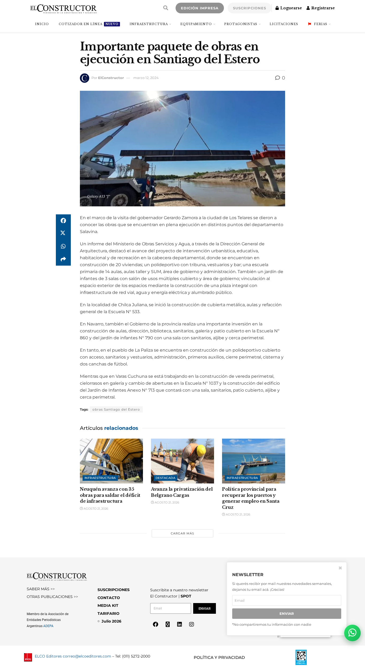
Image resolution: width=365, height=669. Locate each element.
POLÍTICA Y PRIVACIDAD (219, 657)
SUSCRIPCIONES (249, 8)
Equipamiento (196, 24)
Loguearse (290, 8)
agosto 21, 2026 (95, 508)
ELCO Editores (48, 656)
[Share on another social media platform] (63, 259)
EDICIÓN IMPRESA (200, 8)
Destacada (165, 478)
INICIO (42, 24)
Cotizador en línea (88, 24)
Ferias (320, 24)
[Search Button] (165, 8)
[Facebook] (155, 624)
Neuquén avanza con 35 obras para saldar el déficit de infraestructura (110, 495)
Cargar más (182, 533)
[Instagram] (191, 624)
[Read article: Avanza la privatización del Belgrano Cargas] (182, 461)
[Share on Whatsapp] (63, 246)
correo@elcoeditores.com (87, 656)
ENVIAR (286, 613)
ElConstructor (111, 78)
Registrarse (322, 8)
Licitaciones (284, 24)
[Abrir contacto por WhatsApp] (352, 633)
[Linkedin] (179, 624)
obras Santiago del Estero (116, 409)
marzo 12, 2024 (146, 78)
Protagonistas (240, 24)
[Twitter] (167, 624)
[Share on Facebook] (63, 220)
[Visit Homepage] (63, 8)
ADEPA (48, 626)
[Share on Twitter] (63, 233)
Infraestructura (149, 24)
